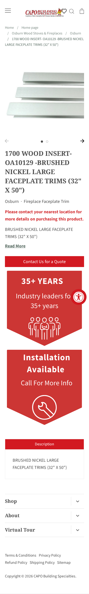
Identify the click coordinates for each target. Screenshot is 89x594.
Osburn (12, 201)
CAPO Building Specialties (54, 576)
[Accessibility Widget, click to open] (79, 297)
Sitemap (64, 562)
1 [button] (42, 141)
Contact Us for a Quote (44, 262)
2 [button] (47, 141)
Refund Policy (16, 562)
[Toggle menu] (7, 10)
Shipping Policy (42, 562)
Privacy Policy (50, 555)
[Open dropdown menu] (77, 501)
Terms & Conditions (20, 555)
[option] (44, 94)
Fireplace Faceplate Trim (46, 201)
